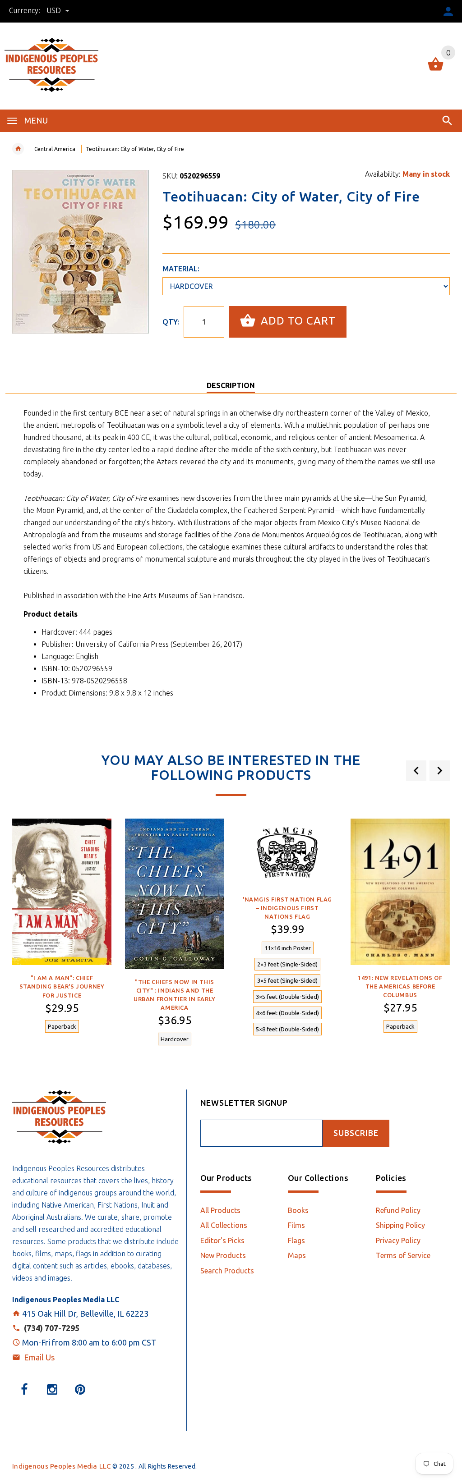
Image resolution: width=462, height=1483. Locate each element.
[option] (61, 931)
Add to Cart (297, 321)
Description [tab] (231, 385)
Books (298, 1210)
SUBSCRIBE (356, 1133)
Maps (297, 1255)
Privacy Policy (398, 1240)
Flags (296, 1240)
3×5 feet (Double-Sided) (287, 996)
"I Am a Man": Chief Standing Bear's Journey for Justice (62, 986)
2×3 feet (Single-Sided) (287, 964)
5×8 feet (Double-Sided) (287, 1029)
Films (296, 1225)
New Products (223, 1255)
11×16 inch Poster (287, 948)
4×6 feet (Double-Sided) (287, 1013)
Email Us (39, 1357)
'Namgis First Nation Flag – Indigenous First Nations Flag (287, 908)
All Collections (223, 1225)
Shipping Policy (400, 1225)
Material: (180, 269)
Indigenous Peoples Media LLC (61, 1466)
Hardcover (175, 1039)
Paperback (62, 1026)
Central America (54, 149)
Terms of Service (403, 1255)
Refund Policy (398, 1210)
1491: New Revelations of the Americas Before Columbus (400, 986)
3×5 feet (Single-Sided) (287, 980)
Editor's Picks (222, 1240)
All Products (220, 1210)
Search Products (227, 1271)
